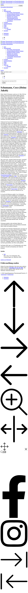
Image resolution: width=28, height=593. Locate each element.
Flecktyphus (6, 205)
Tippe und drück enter (6, 72)
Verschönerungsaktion (6, 175)
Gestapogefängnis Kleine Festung (15, 14)
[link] (6, 33)
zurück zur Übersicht (6, 259)
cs (4, 38)
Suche (2, 4)
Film (15, 176)
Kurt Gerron (6, 176)
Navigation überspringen (7, 7)
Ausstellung (10, 21)
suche (3, 82)
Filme (5, 25)
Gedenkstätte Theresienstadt (14, 19)
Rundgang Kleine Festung (13, 15)
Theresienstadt (7, 11)
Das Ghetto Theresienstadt (13, 12)
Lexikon (6, 22)
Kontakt (9, 29)
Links (5, 26)
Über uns (6, 28)
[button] (5, 254)
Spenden (6, 30)
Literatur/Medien (8, 23)
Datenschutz (10, 274)
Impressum (4, 274)
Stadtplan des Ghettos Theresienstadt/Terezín (12, 17)
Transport (6, 134)
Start (5, 9)
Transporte (19, 131)
